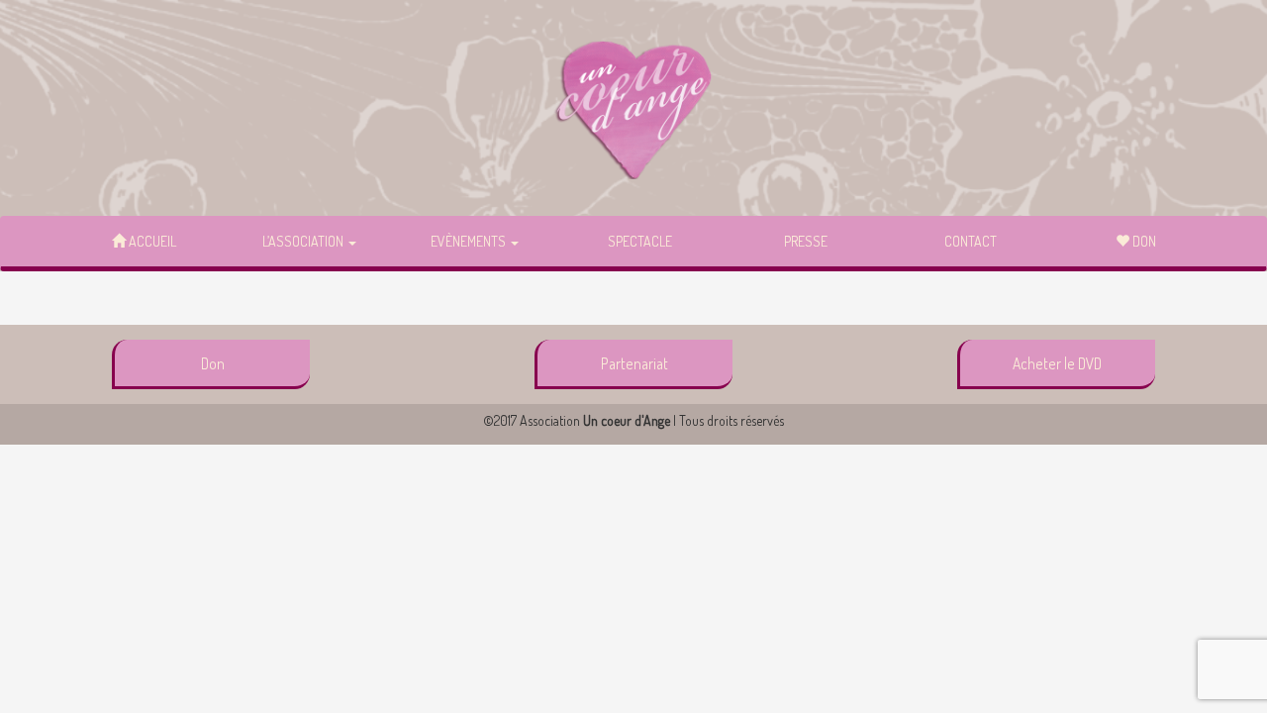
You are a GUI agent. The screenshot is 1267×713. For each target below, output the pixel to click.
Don (1142, 241)
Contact (970, 241)
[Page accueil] (633, 109)
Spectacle (640, 241)
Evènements (470, 241)
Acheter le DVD (1057, 363)
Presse (806, 241)
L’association (304, 241)
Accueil (151, 241)
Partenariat (634, 363)
